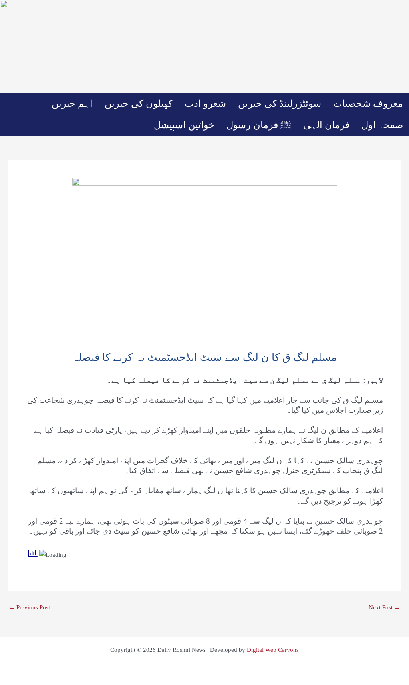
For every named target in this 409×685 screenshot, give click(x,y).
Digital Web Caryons (273, 650)
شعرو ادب (205, 103)
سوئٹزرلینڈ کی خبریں (279, 103)
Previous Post (29, 608)
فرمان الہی (326, 125)
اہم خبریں (72, 103)
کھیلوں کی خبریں (139, 103)
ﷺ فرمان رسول (258, 125)
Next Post (384, 608)
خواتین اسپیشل (184, 125)
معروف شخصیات (368, 103)
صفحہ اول (382, 125)
